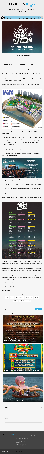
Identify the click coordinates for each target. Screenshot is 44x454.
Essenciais (23, 415)
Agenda (23, 407)
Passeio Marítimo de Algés (25, 300)
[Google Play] (23, 11)
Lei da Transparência (33, 436)
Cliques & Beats (22, 59)
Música (36, 297)
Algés (7, 297)
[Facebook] (18, 11)
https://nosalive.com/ (7, 283)
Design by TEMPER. (19, 451)
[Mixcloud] (22, 11)
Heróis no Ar (23, 418)
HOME (9, 9)
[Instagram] (20, 11)
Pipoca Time (23, 423)
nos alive (15, 300)
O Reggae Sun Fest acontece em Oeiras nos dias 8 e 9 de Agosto (21, 370)
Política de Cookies (33, 435)
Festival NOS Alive (29, 297)
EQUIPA (14, 9)
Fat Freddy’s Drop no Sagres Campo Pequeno (16, 400)
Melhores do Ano (23, 421)
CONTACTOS (33, 9)
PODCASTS (26, 9)
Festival (12, 297)
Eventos (12, 337)
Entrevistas (23, 412)
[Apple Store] (25, 11)
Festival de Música (19, 297)
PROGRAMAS (19, 9)
